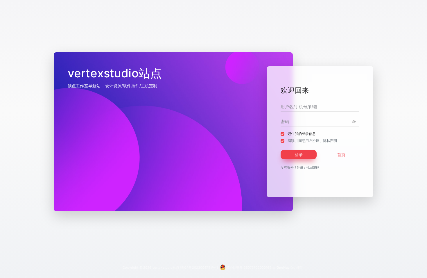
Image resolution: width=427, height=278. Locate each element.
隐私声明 (330, 140)
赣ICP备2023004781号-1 (199, 267)
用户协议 (312, 140)
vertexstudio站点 (165, 267)
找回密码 (313, 167)
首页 (341, 154)
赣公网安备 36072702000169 (249, 267)
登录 (299, 154)
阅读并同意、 (312, 140)
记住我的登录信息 (302, 133)
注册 (300, 167)
